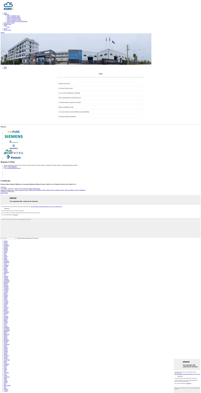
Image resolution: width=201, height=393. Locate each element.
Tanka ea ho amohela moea (7, 190)
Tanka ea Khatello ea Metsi (13, 17)
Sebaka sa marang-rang (34, 188)
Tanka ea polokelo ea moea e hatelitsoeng (75, 190)
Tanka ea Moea (46, 190)
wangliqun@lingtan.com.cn (14, 168)
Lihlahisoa (6, 14)
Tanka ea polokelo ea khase (21, 190)
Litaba (5, 25)
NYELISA (3, 187)
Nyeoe (5, 28)
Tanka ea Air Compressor (35, 190)
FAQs (8, 27)
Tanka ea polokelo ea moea (57, 190)
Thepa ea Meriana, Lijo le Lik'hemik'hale (17, 21)
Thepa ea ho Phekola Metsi (13, 18)
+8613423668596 (12, 166)
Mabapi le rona (7, 24)
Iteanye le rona (7, 30)
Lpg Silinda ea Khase (9, 22)
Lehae (5, 13)
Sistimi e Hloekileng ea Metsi (14, 20)
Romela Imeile (4, 193)
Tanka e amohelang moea (13, 15)
